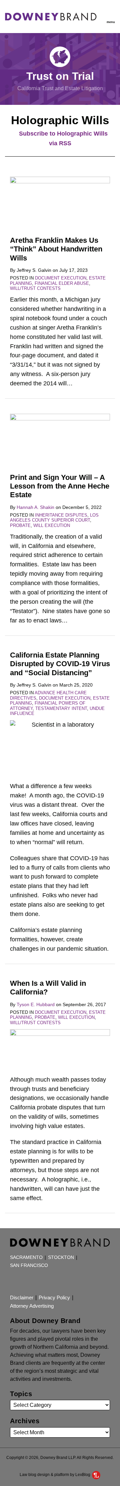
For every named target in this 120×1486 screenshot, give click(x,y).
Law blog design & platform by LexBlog (55, 1474)
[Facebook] (25, 1281)
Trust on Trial (60, 76)
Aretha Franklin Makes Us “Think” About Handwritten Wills (56, 249)
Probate (20, 525)
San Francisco (29, 1265)
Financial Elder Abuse (62, 283)
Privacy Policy (54, 1297)
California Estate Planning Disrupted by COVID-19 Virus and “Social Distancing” (60, 664)
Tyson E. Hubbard (36, 1004)
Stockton (61, 1257)
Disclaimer (21, 1297)
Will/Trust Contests (35, 288)
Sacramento (26, 1257)
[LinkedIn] (38, 1281)
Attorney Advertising (32, 1306)
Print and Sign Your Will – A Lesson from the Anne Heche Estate (59, 486)
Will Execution (51, 525)
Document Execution (60, 278)
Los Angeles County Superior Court (54, 518)
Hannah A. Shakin (35, 507)
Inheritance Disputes (61, 515)
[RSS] (13, 1281)
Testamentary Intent (61, 708)
